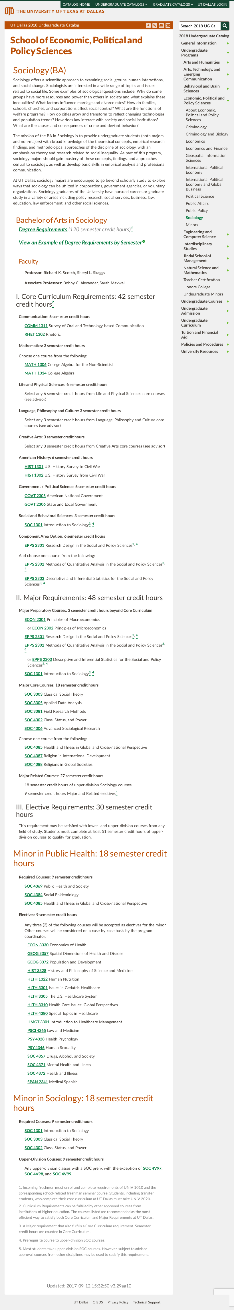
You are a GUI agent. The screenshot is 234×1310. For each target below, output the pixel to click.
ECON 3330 (38, 945)
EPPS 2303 (34, 579)
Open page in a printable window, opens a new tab (161, 26)
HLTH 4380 (37, 1014)
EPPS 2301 (34, 546)
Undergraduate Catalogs (120, 4)
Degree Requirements (43, 229)
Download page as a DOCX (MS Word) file (154, 26)
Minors (192, 225)
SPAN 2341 (37, 1082)
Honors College (196, 287)
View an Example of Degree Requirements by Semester (80, 243)
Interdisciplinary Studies (197, 246)
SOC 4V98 (34, 1174)
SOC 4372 (36, 1074)
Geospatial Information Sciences (206, 158)
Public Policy (197, 211)
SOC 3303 (34, 694)
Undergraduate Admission (194, 311)
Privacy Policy (118, 1302)
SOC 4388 (34, 765)
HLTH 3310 (37, 1005)
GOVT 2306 (35, 505)
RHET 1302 (35, 335)
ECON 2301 (35, 620)
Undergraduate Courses (201, 301)
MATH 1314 (36, 373)
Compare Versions (168, 26)
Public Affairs (197, 204)
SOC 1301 (34, 525)
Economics (195, 141)
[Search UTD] (225, 26)
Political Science (200, 197)
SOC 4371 (36, 1065)
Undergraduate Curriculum (194, 323)
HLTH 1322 (37, 979)
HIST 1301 (34, 467)
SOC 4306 (34, 729)
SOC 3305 (34, 703)
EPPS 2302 (34, 564)
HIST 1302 (34, 475)
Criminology (196, 127)
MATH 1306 (36, 365)
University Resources (199, 352)
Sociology (194, 218)
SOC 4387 (34, 756)
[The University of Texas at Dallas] (54, 10)
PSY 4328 (36, 1039)
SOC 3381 (34, 712)
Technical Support (146, 1302)
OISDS (98, 1302)
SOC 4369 (34, 886)
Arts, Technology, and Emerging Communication (201, 74)
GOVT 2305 (35, 496)
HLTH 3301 (37, 988)
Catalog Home (76, 4)
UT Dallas (81, 1302)
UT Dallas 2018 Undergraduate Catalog (91, 26)
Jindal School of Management (197, 258)
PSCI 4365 (36, 1031)
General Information (199, 43)
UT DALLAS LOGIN (212, 4)
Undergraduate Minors (203, 294)
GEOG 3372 (38, 962)
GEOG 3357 (38, 954)
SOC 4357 (36, 1056)
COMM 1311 (36, 326)
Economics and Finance (206, 149)
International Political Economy (204, 170)
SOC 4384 (34, 895)
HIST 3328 (36, 971)
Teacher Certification (201, 280)
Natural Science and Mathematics (201, 270)
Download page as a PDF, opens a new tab (148, 26)
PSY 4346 (36, 1048)
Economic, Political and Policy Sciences (204, 100)
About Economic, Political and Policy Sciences (202, 115)
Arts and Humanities (201, 62)
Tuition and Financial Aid (199, 335)
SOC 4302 (34, 720)
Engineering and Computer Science (199, 234)
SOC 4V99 (62, 1174)
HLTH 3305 (37, 997)
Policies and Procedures (202, 345)
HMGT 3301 (38, 1022)
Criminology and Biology (207, 134)
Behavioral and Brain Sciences (201, 88)
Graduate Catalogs (172, 4)
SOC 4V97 (152, 1169)
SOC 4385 (34, 748)
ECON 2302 (42, 628)
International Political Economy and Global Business (204, 184)
